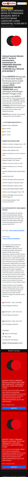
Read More (14, 408)
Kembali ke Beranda (7, 8)
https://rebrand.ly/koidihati (11, 238)
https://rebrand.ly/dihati (16, 230)
